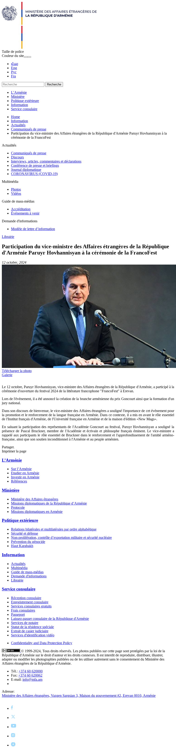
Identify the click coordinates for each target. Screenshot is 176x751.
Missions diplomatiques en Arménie (37, 512)
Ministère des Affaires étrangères (34, 499)
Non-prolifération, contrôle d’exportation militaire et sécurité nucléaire (61, 537)
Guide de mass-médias (27, 572)
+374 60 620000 (31, 671)
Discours (17, 157)
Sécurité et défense (24, 533)
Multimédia (19, 568)
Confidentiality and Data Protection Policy (41, 643)
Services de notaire (24, 623)
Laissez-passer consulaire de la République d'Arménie (50, 619)
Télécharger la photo (17, 371)
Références (19, 481)
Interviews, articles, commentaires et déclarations (46, 161)
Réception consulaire (26, 598)
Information (19, 105)
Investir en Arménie (25, 477)
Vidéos (16, 193)
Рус (13, 72)
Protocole (18, 507)
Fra (13, 76)
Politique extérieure (25, 101)
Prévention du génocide (28, 542)
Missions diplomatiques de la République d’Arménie (49, 503)
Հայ (14, 64)
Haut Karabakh (22, 546)
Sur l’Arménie (21, 469)
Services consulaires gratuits (31, 606)
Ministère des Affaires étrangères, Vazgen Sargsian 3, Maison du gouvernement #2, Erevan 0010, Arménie (79, 695)
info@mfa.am (32, 679)
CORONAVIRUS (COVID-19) (34, 174)
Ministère (18, 97)
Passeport (18, 614)
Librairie (8, 237)
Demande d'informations (29, 576)
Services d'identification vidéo (32, 635)
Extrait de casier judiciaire (29, 631)
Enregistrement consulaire (29, 602)
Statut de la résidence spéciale (32, 627)
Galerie (7, 375)
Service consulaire (24, 109)
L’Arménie (19, 92)
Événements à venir (25, 213)
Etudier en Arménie (25, 473)
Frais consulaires (23, 610)
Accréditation (20, 209)
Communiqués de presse (28, 129)
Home (15, 117)
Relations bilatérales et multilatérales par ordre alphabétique (53, 529)
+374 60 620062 (30, 675)
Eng (14, 68)
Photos (16, 189)
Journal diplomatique (26, 170)
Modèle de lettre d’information (33, 229)
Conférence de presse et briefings (35, 165)
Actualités (18, 125)
